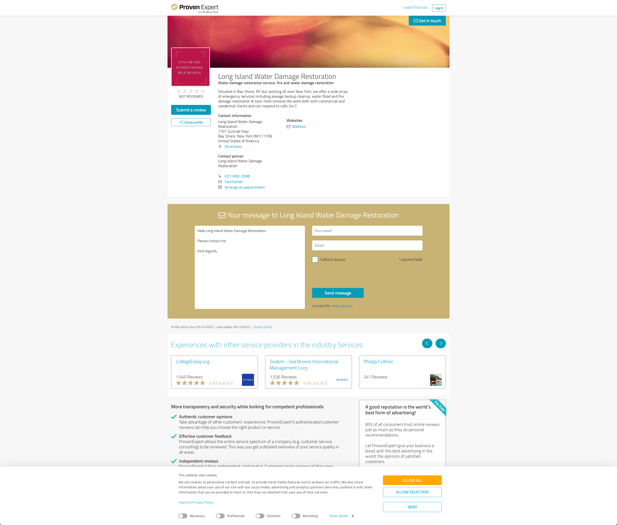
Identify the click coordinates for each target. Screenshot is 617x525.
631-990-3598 (237, 176)
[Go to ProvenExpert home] (194, 9)
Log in (439, 8)
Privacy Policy (202, 502)
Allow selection (412, 492)
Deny (412, 507)
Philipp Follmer (378, 361)
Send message (338, 293)
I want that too (415, 7)
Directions (233, 146)
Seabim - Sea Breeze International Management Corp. (304, 364)
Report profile (263, 327)
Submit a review (191, 110)
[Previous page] (427, 343)
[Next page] (441, 343)
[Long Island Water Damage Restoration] (190, 67)
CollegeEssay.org (192, 361)
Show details (338, 516)
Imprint (184, 502)
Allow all (412, 480)
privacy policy (341, 305)
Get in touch (429, 20)
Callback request (332, 259)
